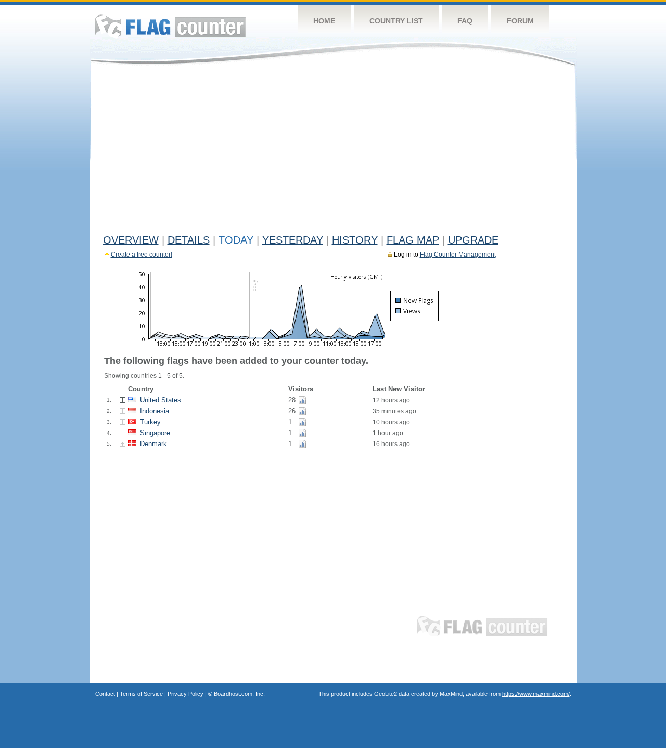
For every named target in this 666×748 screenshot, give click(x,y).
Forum (520, 21)
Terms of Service (141, 694)
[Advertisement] (333, 152)
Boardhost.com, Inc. (239, 694)
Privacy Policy (185, 694)
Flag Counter (170, 25)
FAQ (464, 21)
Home (324, 21)
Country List (396, 21)
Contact (105, 694)
